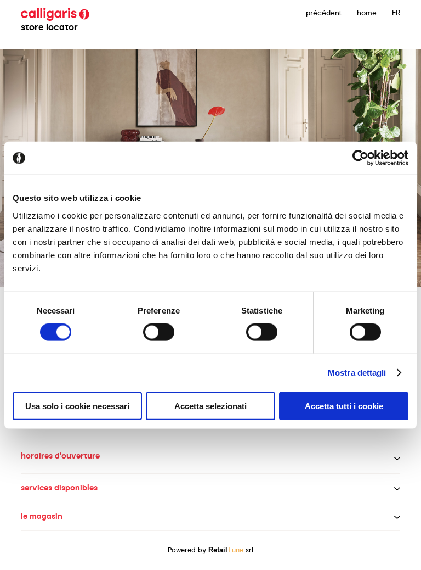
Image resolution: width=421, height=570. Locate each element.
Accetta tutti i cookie (344, 405)
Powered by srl (210, 550)
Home (367, 12)
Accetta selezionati (210, 405)
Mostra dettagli (357, 372)
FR (396, 12)
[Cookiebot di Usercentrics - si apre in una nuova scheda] (360, 158)
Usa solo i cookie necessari (77, 405)
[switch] (158, 332)
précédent (324, 12)
